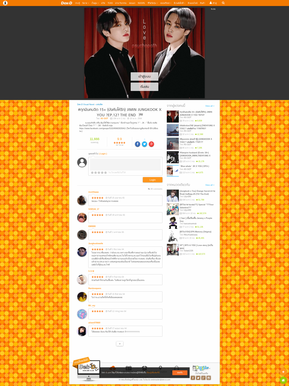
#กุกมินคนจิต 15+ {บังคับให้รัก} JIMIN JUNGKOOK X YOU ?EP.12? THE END (119, 112)
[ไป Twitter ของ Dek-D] (198, 377)
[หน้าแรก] (67, 3)
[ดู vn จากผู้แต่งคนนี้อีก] (119, 343)
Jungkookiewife (95, 243)
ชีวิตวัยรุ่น (152, 3)
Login (153, 179)
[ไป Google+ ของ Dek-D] (203, 377)
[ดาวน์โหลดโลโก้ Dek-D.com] (86, 369)
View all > (209, 106)
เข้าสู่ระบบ (214, 6)
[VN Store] (283, 380)
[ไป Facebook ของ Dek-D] (193, 377)
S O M (91, 271)
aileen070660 (94, 323)
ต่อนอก (132, 3)
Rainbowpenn (94, 288)
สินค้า (202, 3)
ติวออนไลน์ (192, 3)
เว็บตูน (95, 3)
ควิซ (103, 3)
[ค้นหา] (223, 3)
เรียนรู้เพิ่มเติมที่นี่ (153, 372)
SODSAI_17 (93, 209)
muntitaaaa (93, 192)
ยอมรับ (180, 372)
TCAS (110, 3)
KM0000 (92, 226)
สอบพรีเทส (165, 3)
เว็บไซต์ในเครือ (201, 373)
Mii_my (91, 305)
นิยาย (85, 3)
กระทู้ (77, 3)
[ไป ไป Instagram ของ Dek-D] (208, 377)
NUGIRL (141, 3)
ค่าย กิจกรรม (121, 3)
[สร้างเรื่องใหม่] (283, 371)
